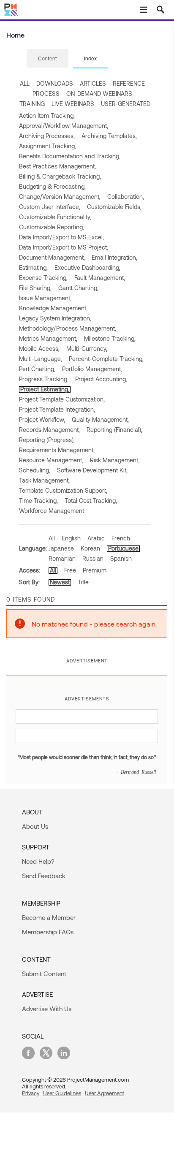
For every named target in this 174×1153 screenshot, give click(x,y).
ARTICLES (93, 83)
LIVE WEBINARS (73, 103)
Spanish (121, 558)
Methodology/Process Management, (67, 328)
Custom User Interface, (49, 206)
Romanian (62, 558)
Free (70, 570)
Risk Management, (114, 460)
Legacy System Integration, (55, 318)
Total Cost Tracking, (91, 500)
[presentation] (47, 58)
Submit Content (44, 973)
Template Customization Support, (63, 490)
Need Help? (38, 861)
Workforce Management (51, 510)
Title (83, 582)
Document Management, (52, 257)
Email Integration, (114, 257)
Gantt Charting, (78, 287)
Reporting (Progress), (47, 439)
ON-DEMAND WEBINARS (99, 93)
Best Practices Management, (57, 166)
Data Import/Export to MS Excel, (61, 237)
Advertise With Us (46, 1008)
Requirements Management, (57, 449)
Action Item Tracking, (47, 115)
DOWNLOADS (54, 83)
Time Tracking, (38, 500)
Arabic (96, 538)
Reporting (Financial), (114, 429)
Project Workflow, (42, 419)
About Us (35, 826)
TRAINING (32, 103)
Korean (90, 548)
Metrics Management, (48, 338)
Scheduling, (34, 470)
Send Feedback (43, 875)
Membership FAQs (47, 932)
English (71, 538)
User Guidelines (62, 1093)
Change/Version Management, (60, 196)
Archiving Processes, (47, 135)
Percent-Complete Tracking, (106, 358)
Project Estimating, (44, 389)
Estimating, (33, 267)
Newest (60, 582)
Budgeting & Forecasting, (52, 186)
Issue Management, (45, 297)
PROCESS (46, 93)
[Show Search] (160, 9)
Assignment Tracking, (47, 145)
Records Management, (49, 429)
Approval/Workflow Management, (63, 125)
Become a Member (49, 917)
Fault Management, (99, 277)
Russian (92, 558)
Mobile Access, (39, 348)
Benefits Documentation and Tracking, (69, 156)
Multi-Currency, (86, 348)
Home (15, 35)
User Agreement (104, 1093)
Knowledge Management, (53, 308)
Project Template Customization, (62, 399)
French (120, 538)
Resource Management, (51, 460)
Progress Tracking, (43, 379)
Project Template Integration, (57, 409)
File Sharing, (35, 287)
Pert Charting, (37, 368)
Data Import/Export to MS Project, (63, 247)
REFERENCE (129, 83)
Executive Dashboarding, (87, 267)
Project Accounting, (101, 379)
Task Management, (44, 480)
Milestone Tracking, (110, 338)
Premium (94, 570)
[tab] (47, 58)
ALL (25, 83)
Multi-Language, (40, 358)
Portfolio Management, (92, 368)
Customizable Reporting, (51, 227)
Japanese (61, 548)
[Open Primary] (143, 9)
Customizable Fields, (114, 206)
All (52, 538)
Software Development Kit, (92, 470)
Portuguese (123, 548)
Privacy (30, 1093)
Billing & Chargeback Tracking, (60, 176)
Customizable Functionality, (55, 216)
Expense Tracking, (43, 277)
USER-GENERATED (125, 103)
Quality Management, (100, 419)
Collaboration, (125, 196)
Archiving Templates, (109, 135)
